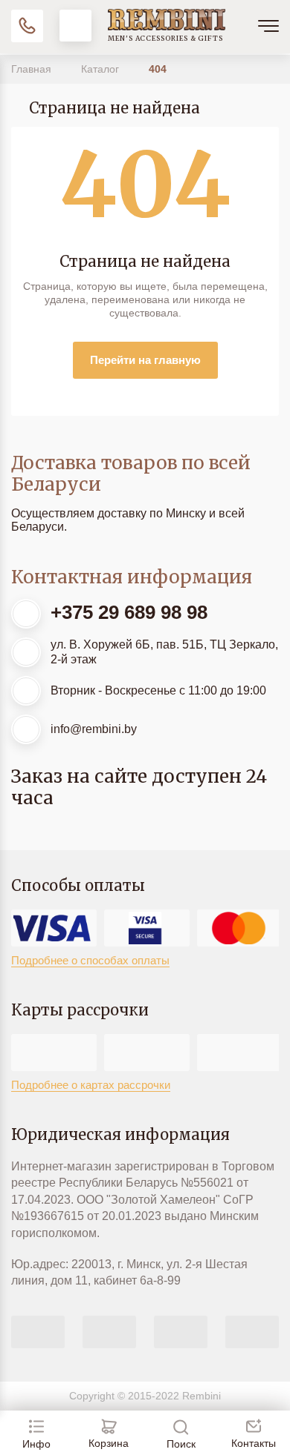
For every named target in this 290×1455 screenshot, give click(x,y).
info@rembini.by (94, 729)
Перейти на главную (145, 360)
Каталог (101, 69)
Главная (32, 69)
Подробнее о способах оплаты (90, 960)
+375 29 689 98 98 (129, 612)
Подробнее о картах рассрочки (90, 1084)
